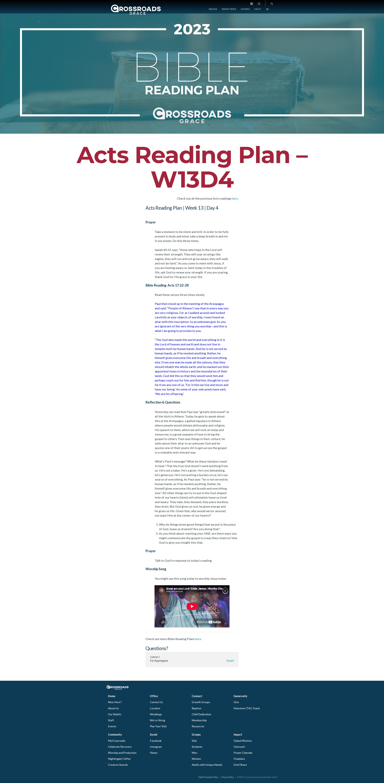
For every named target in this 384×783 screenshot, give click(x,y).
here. (198, 639)
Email (230, 660)
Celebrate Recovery (120, 746)
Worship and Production (122, 752)
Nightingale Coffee (119, 758)
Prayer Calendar (243, 752)
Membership (199, 720)
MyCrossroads (116, 740)
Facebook (156, 740)
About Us (113, 708)
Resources (198, 726)
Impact (238, 734)
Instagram (156, 746)
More (264, 9)
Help (257, 9)
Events (112, 726)
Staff (111, 720)
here (235, 198)
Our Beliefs (114, 714)
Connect (197, 696)
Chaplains (239, 758)
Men (194, 752)
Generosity (240, 696)
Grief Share (240, 764)
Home (111, 696)
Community (115, 734)
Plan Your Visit (158, 726)
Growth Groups (201, 702)
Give (236, 702)
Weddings (156, 714)
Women (196, 758)
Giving (245, 9)
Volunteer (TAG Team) (247, 708)
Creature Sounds (118, 764)
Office (154, 696)
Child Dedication (201, 714)
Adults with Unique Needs (207, 764)
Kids (194, 740)
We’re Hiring (157, 720)
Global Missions (243, 740)
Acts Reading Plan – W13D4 (192, 167)
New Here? (115, 702)
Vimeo (153, 752)
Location (155, 708)
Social (153, 734)
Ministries (229, 9)
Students (197, 746)
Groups (196, 734)
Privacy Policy (228, 777)
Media (213, 9)
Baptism (196, 708)
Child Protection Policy (208, 777)
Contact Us (156, 702)
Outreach (239, 746)
